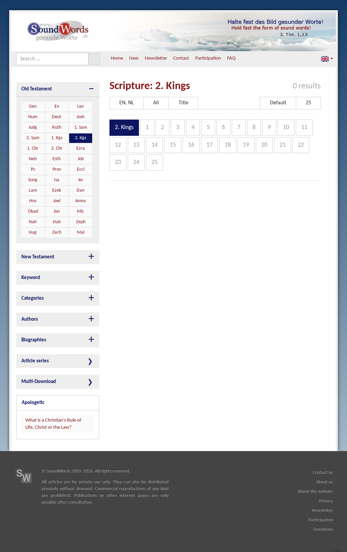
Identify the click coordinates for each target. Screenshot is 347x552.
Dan (80, 190)
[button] (327, 58)
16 (191, 145)
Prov (57, 169)
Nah (33, 222)
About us (324, 482)
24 (136, 162)
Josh (80, 117)
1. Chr (32, 148)
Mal (80, 232)
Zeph (80, 222)
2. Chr (56, 148)
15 (173, 145)
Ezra (80, 148)
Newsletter (156, 58)
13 (136, 145)
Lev (80, 106)
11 (304, 127)
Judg (32, 127)
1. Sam (80, 127)
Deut (56, 117)
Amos (80, 201)
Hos (32, 201)
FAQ (231, 58)
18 (228, 145)
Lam (33, 190)
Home (117, 58)
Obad (33, 211)
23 (118, 162)
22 (301, 145)
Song (32, 180)
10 (286, 127)
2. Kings (124, 127)
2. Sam (32, 138)
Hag (33, 232)
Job (81, 159)
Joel (56, 201)
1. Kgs (56, 138)
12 (118, 145)
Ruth (56, 127)
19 (246, 145)
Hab (57, 222)
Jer (80, 180)
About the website (315, 491)
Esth (57, 159)
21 (283, 145)
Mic (80, 211)
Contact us (323, 472)
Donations (323, 529)
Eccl (80, 169)
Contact (181, 58)
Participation (208, 58)
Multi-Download (38, 381)
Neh (33, 159)
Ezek (56, 190)
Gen (33, 106)
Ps (33, 169)
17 (209, 145)
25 (154, 162)
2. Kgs (80, 138)
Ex (57, 106)
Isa (56, 180)
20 (264, 145)
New (134, 58)
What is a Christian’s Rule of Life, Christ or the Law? (53, 424)
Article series (35, 361)
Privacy (326, 501)
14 (154, 145)
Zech (56, 232)
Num (32, 117)
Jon (57, 211)
